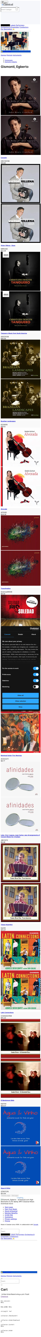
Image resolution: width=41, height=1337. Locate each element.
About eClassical (11, 1211)
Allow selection (20, 701)
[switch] (36, 674)
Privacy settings (11, 1219)
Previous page (6, 1195)
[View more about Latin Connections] (20, 969)
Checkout (4, 1296)
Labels (12, 25)
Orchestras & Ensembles (10, 27)
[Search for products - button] (17, 8)
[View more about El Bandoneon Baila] (20, 1057)
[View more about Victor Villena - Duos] (20, 202)
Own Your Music (11, 1209)
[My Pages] (3, 21)
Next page (15, 1195)
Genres (3, 55)
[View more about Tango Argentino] (20, 882)
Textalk (35, 1224)
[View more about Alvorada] (20, 466)
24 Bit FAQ (9, 1215)
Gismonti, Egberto (11, 62)
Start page (9, 1207)
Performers (20, 25)
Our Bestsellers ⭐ (8, 29)
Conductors (24, 27)
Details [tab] (20, 634)
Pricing (7, 1221)
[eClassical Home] (20, 4)
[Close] (1, 1228)
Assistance (9, 1217)
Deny (20, 707)
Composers (5, 25)
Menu (5, 3)
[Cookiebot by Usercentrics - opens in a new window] (30, 629)
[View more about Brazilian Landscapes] (20, 378)
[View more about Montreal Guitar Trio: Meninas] (20, 712)
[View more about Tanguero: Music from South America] (20, 290)
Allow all (20, 695)
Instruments (17, 55)
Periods (9, 55)
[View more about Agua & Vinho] (20, 1145)
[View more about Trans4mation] (20, 550)
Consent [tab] (7, 634)
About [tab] (33, 634)
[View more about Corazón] (20, 115)
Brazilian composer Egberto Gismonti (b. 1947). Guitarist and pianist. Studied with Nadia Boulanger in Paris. (20, 73)
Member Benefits (11, 1213)
